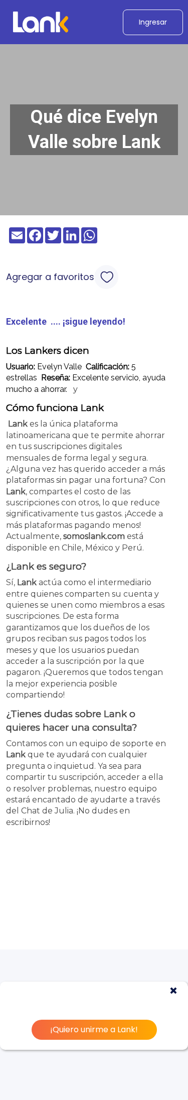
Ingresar (153, 22)
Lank (18, 424)
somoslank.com (94, 536)
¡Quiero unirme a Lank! (94, 1029)
